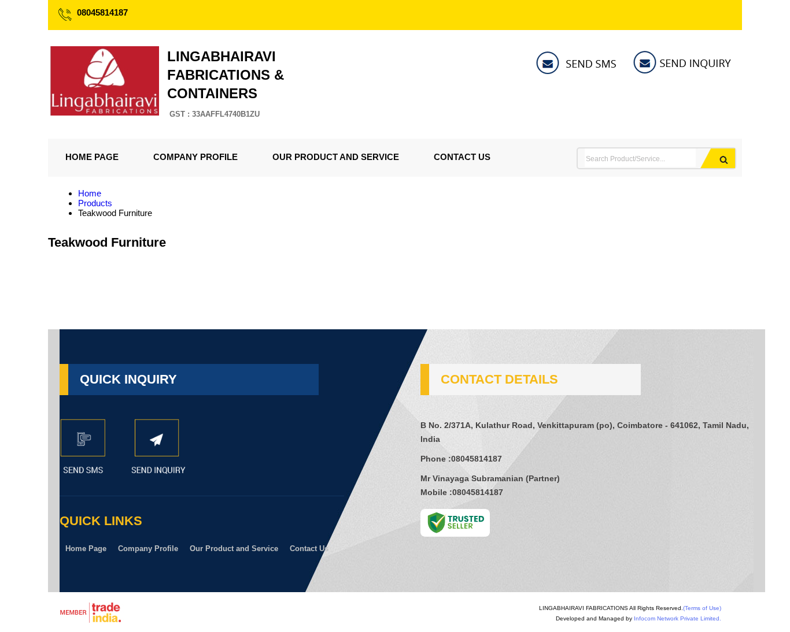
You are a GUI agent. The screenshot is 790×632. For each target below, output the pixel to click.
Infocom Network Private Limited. (677, 618)
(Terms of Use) (702, 608)
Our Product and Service (335, 157)
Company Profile (195, 157)
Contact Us (462, 157)
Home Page (92, 157)
